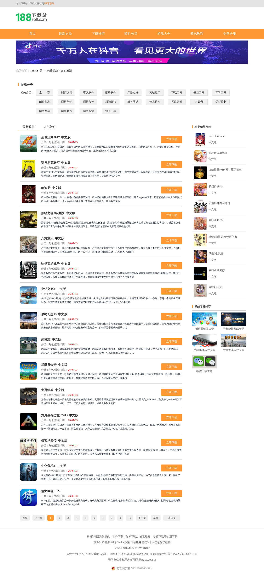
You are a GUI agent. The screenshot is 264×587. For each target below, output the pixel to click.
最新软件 (28, 126)
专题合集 (229, 33)
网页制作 (66, 111)
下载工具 (176, 92)
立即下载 (171, 139)
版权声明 (110, 542)
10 (129, 517)
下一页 (142, 517)
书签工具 (198, 92)
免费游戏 (52, 70)
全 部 (44, 92)
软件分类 (131, 33)
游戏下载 (131, 536)
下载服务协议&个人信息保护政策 (151, 542)
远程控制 (220, 101)
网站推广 (154, 92)
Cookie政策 (123, 542)
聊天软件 (88, 92)
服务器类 (132, 101)
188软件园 (36, 70)
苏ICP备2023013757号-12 (182, 553)
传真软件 (154, 101)
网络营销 (66, 101)
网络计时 (176, 101)
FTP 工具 (220, 92)
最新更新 (65, 33)
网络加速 (88, 101)
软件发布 (99, 542)
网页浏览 (66, 92)
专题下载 (158, 536)
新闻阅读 (110, 101)
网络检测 (88, 111)
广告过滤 (132, 92)
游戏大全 (163, 33)
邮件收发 (44, 101)
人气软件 (50, 126)
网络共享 (44, 111)
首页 (32, 33)
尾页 (155, 517)
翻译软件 (110, 92)
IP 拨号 (199, 101)
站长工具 (110, 111)
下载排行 (98, 33)
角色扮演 (66, 70)
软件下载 (117, 536)
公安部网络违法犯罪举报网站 (132, 548)
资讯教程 (196, 33)
